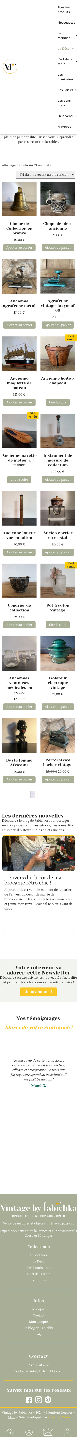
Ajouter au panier (19, 248)
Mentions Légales (59, 1413)
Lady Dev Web (59, 1417)
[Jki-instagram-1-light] (38, 1399)
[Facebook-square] (29, 1399)
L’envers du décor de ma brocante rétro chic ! (32, 880)
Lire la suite (58, 402)
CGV (11, 1417)
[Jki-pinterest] (47, 1399)
